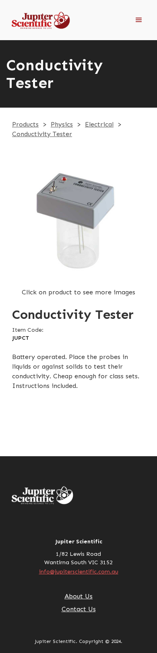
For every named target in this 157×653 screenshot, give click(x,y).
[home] (26, 20)
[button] (139, 20)
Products (25, 124)
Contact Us (79, 609)
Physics (62, 124)
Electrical (99, 124)
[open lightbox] (78, 221)
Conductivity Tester (42, 134)
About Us (78, 596)
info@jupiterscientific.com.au (78, 571)
